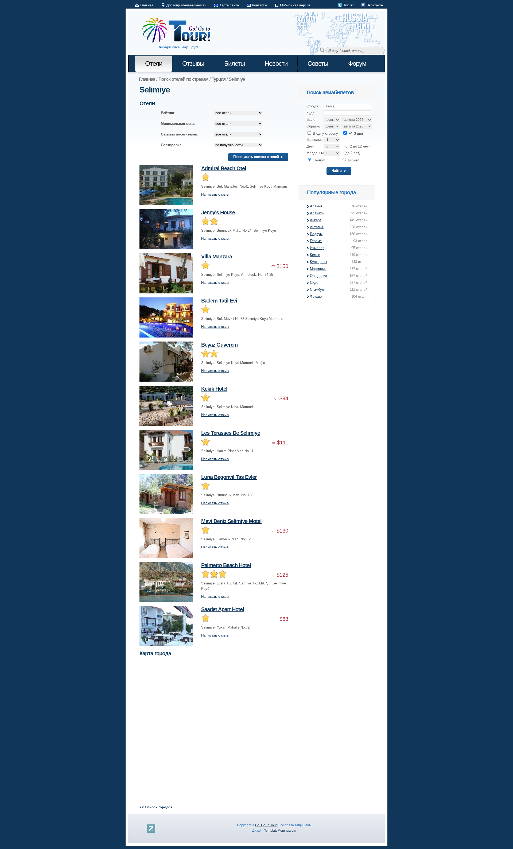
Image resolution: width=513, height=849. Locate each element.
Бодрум (316, 234)
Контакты (259, 5)
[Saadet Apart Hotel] (166, 609)
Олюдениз (318, 276)
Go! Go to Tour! (179, 30)
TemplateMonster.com (280, 830)
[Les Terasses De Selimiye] (166, 432)
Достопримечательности (186, 5)
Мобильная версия (295, 5)
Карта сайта (229, 5)
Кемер (315, 255)
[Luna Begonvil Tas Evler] (166, 476)
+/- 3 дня (355, 133)
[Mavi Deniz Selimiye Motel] (166, 520)
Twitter (348, 5)
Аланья (316, 206)
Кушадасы (318, 262)
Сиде (314, 283)
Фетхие (316, 296)
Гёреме (316, 241)
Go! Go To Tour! (266, 825)
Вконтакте (375, 5)
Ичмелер (317, 248)
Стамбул (317, 290)
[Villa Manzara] (166, 256)
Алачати (317, 213)
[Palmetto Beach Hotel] (166, 565)
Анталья (317, 227)
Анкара (315, 220)
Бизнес (353, 160)
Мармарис (318, 269)
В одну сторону (325, 133)
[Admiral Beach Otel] (166, 168)
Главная (146, 5)
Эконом (318, 160)
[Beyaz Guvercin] (166, 344)
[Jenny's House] (166, 212)
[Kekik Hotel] (166, 388)
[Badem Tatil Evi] (166, 300)
